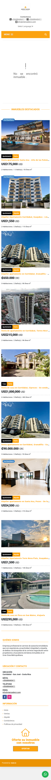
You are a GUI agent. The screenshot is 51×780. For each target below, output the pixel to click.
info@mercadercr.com (12, 692)
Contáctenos (9, 721)
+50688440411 (18, 19)
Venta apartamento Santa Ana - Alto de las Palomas (25, 160)
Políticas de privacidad (13, 724)
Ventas (7, 714)
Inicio (6, 710)
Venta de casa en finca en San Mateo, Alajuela (23, 615)
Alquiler (7, 717)
